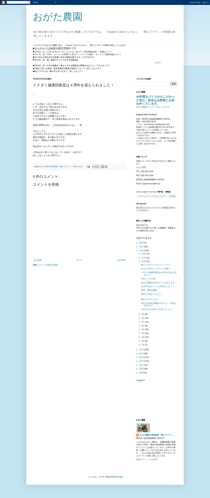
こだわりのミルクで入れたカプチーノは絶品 (156, 196)
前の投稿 (122, 260)
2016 (141, 250)
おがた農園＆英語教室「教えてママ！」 (157, 435)
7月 (143, 322)
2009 (141, 373)
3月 (143, 337)
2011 (141, 365)
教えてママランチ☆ (150, 299)
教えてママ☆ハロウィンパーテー (156, 265)
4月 (143, 333)
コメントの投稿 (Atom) (48, 265)
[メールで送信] (93, 166)
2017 (141, 247)
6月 (143, 326)
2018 (141, 243)
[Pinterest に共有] (106, 166)
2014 (141, 353)
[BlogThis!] (96, 166)
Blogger (119, 477)
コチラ (109, 52)
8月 (143, 318)
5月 (143, 329)
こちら (44, 155)
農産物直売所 (142, 225)
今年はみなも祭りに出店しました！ (157, 309)
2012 (141, 361)
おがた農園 (58, 16)
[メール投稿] (88, 166)
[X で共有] (100, 166)
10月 (143, 261)
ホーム (80, 260)
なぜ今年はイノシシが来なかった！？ (158, 286)
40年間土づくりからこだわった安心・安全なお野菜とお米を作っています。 (155, 100)
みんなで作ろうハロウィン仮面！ (156, 269)
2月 (143, 341)
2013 (141, 357)
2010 (141, 369)
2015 (141, 349)
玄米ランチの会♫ (148, 279)
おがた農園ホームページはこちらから (153, 107)
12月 (143, 254)
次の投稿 (38, 260)
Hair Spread (153, 208)
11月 (143, 258)
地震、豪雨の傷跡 (149, 290)
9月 (143, 314)
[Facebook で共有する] (103, 166)
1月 (143, 345)
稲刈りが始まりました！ (152, 294)
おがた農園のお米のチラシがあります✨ (159, 282)
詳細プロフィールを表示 (147, 459)
